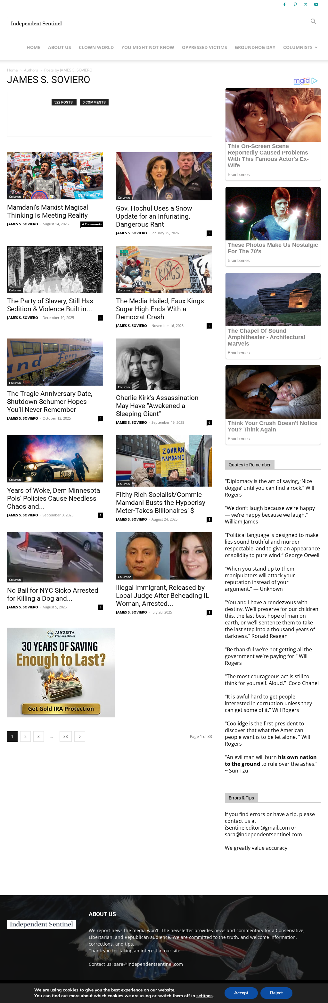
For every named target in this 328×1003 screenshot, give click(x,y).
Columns (124, 576)
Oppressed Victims (204, 47)
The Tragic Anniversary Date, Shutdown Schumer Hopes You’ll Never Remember (49, 402)
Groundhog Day (255, 47)
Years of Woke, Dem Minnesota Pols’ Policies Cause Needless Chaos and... (53, 498)
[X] (305, 4)
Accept (241, 993)
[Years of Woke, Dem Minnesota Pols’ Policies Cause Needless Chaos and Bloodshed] (55, 458)
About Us (59, 47)
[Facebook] (284, 4)
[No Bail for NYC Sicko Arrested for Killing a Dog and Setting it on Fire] (55, 557)
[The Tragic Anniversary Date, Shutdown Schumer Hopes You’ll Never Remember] (55, 362)
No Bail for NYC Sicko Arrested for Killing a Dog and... (52, 594)
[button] (313, 22)
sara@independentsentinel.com (148, 964)
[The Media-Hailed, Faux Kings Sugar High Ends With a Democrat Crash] (164, 269)
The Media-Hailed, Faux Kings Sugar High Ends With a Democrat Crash (160, 309)
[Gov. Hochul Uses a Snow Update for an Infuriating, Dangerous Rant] (164, 176)
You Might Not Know (147, 47)
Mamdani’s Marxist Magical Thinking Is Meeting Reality (47, 211)
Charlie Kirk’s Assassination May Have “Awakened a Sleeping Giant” (157, 406)
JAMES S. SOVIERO (22, 223)
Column (15, 196)
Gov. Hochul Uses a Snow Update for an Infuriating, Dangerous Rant (154, 216)
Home (33, 47)
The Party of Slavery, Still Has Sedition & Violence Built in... (50, 305)
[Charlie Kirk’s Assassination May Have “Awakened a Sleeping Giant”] (164, 364)
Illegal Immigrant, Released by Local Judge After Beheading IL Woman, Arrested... (162, 595)
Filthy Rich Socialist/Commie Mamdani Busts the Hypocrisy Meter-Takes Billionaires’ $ (160, 502)
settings (204, 996)
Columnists (298, 47)
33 (65, 736)
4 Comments (92, 224)
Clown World (96, 47)
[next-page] (79, 736)
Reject (276, 993)
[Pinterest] (295, 4)
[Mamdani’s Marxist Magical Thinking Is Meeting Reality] (55, 175)
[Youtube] (316, 4)
